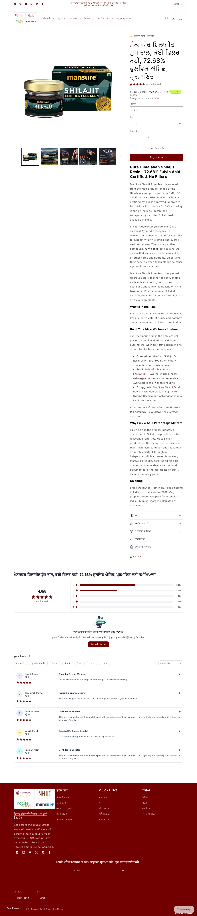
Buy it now (156, 157)
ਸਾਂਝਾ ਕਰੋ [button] (137, 556)
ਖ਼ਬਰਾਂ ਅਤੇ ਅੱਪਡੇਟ (64, 819)
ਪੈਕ (131, 117)
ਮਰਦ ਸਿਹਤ (61, 813)
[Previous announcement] (65, 4)
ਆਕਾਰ (133, 104)
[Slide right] (120, 156)
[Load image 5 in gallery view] (107, 156)
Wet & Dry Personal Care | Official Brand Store (42, 909)
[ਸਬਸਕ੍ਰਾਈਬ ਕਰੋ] (122, 870)
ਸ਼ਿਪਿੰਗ (156, 98)
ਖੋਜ (100, 803)
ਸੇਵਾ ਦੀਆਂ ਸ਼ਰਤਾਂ (149, 813)
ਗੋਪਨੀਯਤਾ (146, 808)
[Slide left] (17, 156)
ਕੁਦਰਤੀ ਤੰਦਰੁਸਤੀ (64, 808)
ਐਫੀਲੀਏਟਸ (104, 808)
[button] (48, 18)
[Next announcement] (131, 4)
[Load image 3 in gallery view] (69, 156)
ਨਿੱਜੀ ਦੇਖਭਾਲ (62, 803)
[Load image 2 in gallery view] (49, 156)
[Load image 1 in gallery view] (30, 156)
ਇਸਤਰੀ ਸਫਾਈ (63, 797)
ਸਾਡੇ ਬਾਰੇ (103, 797)
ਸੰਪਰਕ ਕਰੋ (104, 819)
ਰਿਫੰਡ (144, 803)
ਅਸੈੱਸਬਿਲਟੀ (104, 813)
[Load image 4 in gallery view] (88, 156)
